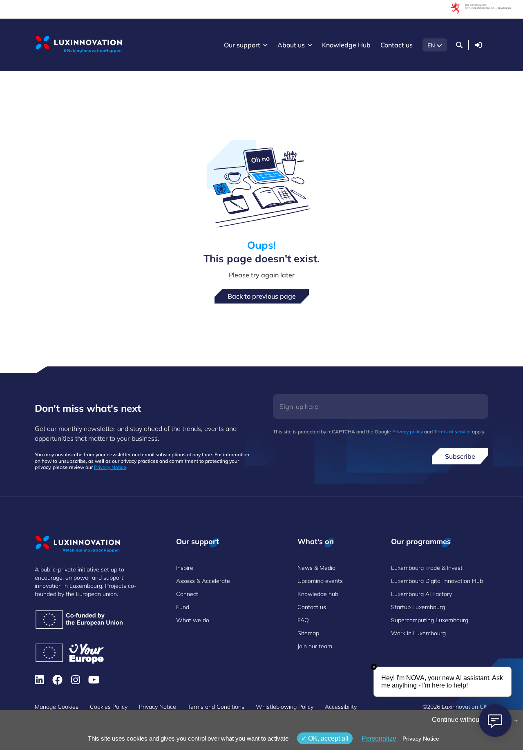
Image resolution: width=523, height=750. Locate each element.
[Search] (459, 45)
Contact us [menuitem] (396, 45)
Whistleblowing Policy (284, 706)
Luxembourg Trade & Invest (427, 567)
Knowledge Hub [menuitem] (346, 45)
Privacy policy (407, 432)
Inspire (184, 567)
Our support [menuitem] (242, 45)
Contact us (311, 607)
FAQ (303, 620)
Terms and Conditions (216, 706)
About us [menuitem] (291, 45)
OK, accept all (327, 738)
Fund (182, 607)
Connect (187, 594)
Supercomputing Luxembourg (429, 620)
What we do (192, 620)
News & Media (316, 567)
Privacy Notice (110, 467)
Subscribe (460, 456)
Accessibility (341, 706)
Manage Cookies (56, 706)
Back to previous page (262, 296)
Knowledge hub (317, 594)
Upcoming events (320, 581)
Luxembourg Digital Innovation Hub (437, 581)
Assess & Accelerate (203, 581)
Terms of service (452, 432)
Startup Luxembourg (418, 607)
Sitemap (308, 633)
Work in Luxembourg (418, 633)
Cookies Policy (108, 706)
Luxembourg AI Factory (421, 594)
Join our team (314, 646)
